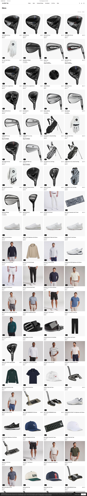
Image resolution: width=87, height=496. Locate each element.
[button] (40, 3)
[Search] (79, 3)
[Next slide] (20, 24)
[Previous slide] (3, 24)
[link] (29, 3)
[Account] (82, 3)
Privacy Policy (42, 494)
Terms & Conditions (48, 494)
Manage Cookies (77, 494)
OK (83, 494)
